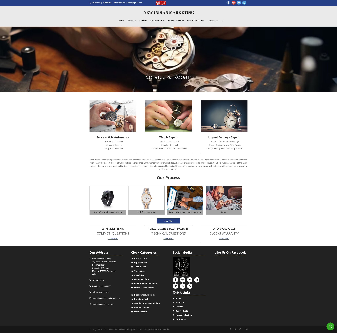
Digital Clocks (140, 262)
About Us (132, 21)
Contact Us (180, 319)
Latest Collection (176, 21)
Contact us (213, 21)
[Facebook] (228, 3)
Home (121, 21)
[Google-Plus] (234, 3)
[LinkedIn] (197, 279)
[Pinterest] (176, 286)
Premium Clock (141, 299)
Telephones (139, 271)
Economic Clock (141, 279)
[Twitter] (239, 3)
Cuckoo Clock (140, 258)
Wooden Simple (141, 307)
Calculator (139, 275)
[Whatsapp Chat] (330, 326)
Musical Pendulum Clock (145, 283)
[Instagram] (244, 3)
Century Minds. (162, 329)
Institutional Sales (195, 21)
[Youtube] (183, 286)
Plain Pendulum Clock (144, 295)
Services (143, 21)
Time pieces (140, 266)
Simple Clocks (140, 311)
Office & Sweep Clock (144, 287)
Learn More (168, 221)
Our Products (156, 21)
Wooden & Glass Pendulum (147, 303)
